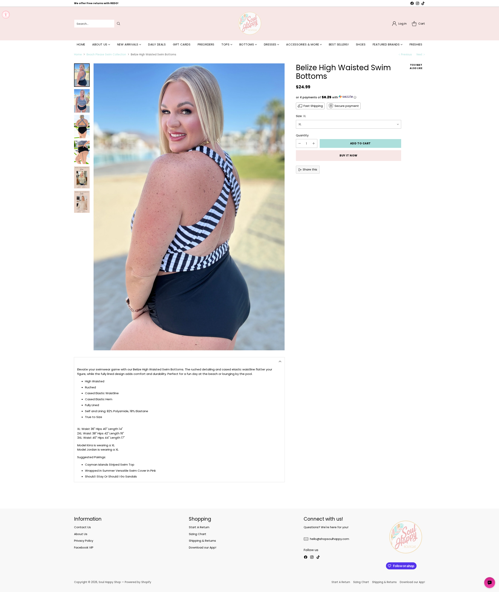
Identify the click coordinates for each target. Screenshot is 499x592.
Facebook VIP (83, 547)
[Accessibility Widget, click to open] (6, 15)
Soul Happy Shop (110, 582)
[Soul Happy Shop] (249, 23)
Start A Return (199, 527)
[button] (348, 97)
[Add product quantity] (313, 143)
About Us (80, 534)
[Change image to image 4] (82, 152)
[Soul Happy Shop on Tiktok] (423, 4)
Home (78, 54)
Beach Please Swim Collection (106, 54)
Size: (301, 116)
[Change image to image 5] (82, 177)
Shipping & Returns (202, 541)
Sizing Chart (197, 534)
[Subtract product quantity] (299, 143)
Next (419, 54)
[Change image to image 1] (82, 75)
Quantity (302, 135)
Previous (406, 54)
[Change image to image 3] (82, 126)
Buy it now (348, 155)
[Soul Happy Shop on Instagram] (417, 4)
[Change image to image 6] (82, 202)
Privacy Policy (83, 541)
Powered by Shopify (138, 582)
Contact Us (82, 527)
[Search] (118, 24)
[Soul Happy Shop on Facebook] (412, 4)
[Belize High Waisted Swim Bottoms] (189, 206)
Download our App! (202, 547)
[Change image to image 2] (82, 101)
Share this (310, 169)
